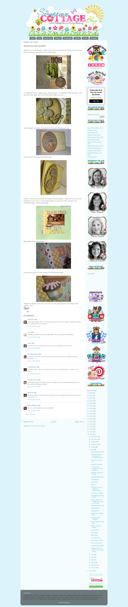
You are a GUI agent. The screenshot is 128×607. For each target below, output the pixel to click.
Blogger (67, 602)
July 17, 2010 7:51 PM (34, 410)
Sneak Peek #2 (95, 508)
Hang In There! (95, 530)
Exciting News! (95, 510)
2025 (91, 395)
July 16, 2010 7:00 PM (34, 386)
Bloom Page (94, 535)
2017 (91, 416)
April (92, 560)
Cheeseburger (95, 479)
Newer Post (28, 422)
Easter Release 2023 (93, 139)
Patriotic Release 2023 (94, 135)
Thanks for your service (97, 505)
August (93, 447)
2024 (91, 398)
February (94, 565)
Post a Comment (30, 414)
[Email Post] (27, 311)
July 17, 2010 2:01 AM (34, 399)
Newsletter (94, 38)
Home (32, 38)
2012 (91, 429)
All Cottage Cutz (92, 157)
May (92, 557)
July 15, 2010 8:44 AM (34, 348)
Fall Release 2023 (93, 132)
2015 (91, 421)
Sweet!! (93, 484)
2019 (91, 411)
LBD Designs (67, 38)
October (93, 441)
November (94, 439)
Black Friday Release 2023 (95, 128)
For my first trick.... (96, 538)
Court (29, 343)
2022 (91, 403)
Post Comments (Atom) (38, 426)
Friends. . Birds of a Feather (96, 526)
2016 (91, 419)
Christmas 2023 (92, 130)
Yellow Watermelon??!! (97, 452)
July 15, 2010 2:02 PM (34, 361)
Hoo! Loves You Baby (97, 493)
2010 (91, 434)
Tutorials (77, 38)
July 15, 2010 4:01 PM (34, 374)
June (92, 554)
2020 (91, 408)
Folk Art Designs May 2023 (95, 137)
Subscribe (96, 101)
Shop (39, 38)
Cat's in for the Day (96, 543)
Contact (85, 38)
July (92, 449)
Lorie (29, 332)
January (93, 567)
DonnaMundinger (33, 354)
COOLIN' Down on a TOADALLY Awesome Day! (97, 489)
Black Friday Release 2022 (95, 146)
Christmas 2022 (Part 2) (94, 148)
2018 (91, 413)
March (93, 562)
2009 (91, 571)
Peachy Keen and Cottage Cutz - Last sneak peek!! (97, 501)
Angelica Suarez (32, 380)
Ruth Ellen (31, 319)
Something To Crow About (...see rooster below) (97, 549)
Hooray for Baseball (96, 464)
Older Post (79, 422)
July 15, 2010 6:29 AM (34, 337)
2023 (91, 400)
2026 (91, 393)
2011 (91, 432)
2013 (91, 426)
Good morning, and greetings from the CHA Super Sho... (97, 456)
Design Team (48, 38)
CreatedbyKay (32, 367)
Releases (58, 38)
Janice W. (30, 392)
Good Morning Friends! (97, 477)
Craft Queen (94, 532)
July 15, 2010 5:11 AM (34, 326)
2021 (91, 406)
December (94, 436)
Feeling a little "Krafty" (97, 540)
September (94, 444)
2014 (91, 424)
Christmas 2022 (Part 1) (94, 150)
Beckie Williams (32, 405)
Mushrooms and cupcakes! (95, 518)
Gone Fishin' (94, 482)
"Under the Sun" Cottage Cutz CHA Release (97, 468)
